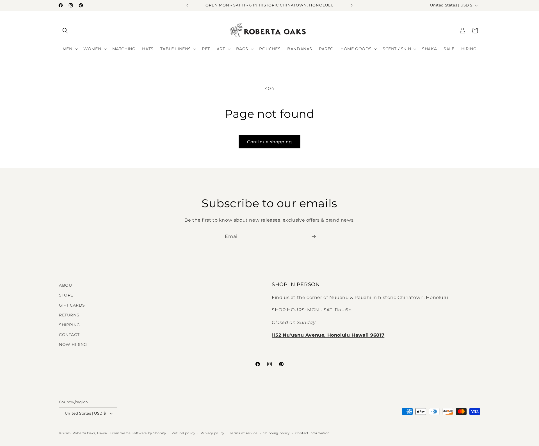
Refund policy (183, 433)
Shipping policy (276, 433)
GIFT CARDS (72, 305)
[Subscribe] (313, 236)
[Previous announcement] (187, 5)
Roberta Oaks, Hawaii (91, 433)
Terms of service (244, 433)
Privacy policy (212, 433)
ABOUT (66, 285)
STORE (66, 295)
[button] (65, 30)
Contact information (312, 433)
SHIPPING (69, 324)
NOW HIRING (73, 344)
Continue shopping (269, 141)
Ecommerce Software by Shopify (138, 433)
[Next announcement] (352, 5)
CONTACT (69, 334)
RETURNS (69, 315)
